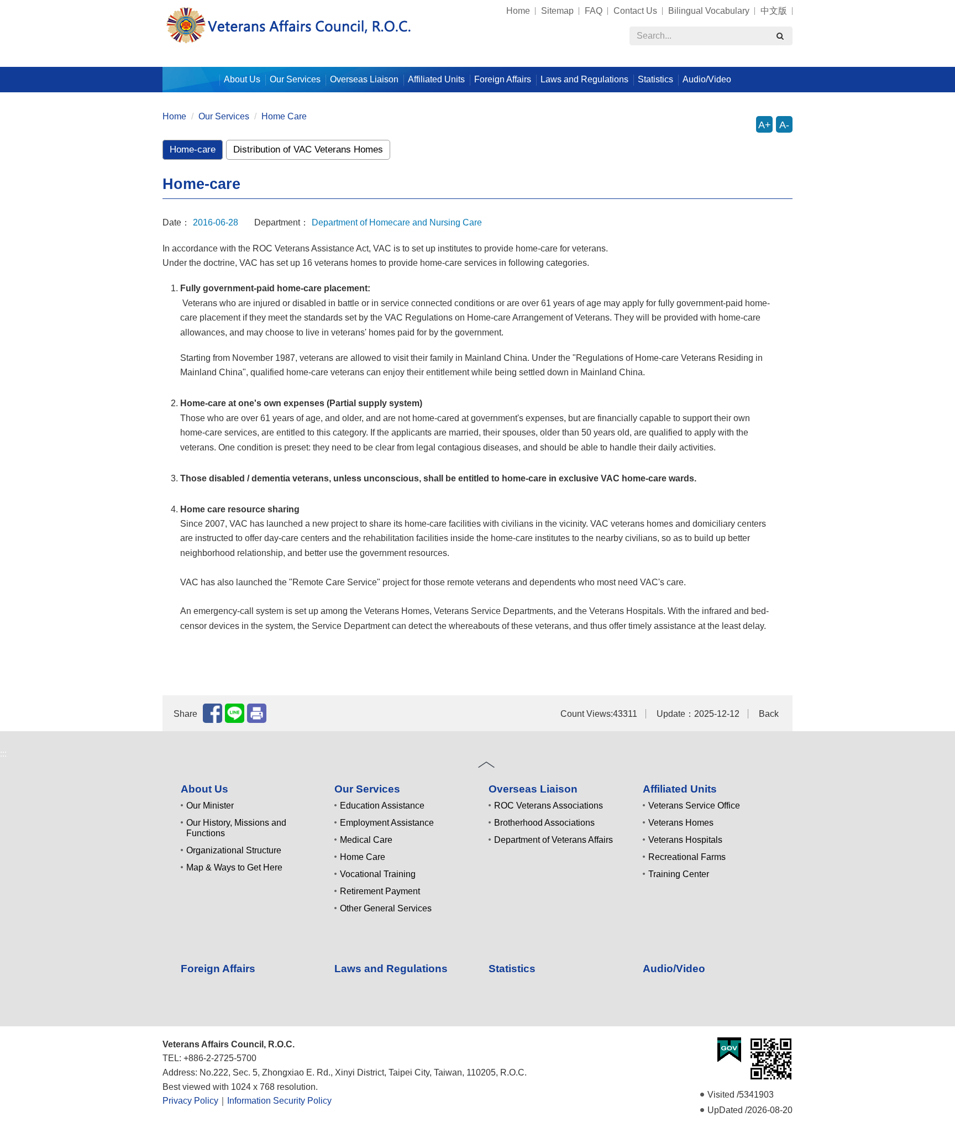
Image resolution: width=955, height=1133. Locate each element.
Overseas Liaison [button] (364, 79)
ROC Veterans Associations (548, 805)
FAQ (593, 10)
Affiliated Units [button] (436, 79)
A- (784, 124)
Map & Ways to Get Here (234, 867)
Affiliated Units (680, 789)
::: (157, 6)
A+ (764, 124)
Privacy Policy (190, 1100)
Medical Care (366, 839)
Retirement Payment (380, 891)
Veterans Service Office (694, 805)
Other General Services (386, 908)
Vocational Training (378, 874)
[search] (780, 36)
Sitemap (557, 10)
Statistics (655, 79)
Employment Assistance (387, 822)
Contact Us (635, 10)
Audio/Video (707, 79)
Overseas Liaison (533, 789)
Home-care (193, 149)
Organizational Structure (233, 850)
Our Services (223, 116)
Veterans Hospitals (685, 839)
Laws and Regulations (584, 79)
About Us (204, 789)
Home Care (284, 116)
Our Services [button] (295, 79)
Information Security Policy (279, 1100)
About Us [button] (242, 79)
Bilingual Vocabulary (708, 10)
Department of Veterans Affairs (553, 839)
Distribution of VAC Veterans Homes (308, 149)
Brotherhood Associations (544, 822)
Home (518, 10)
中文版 (773, 10)
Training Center (678, 874)
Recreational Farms (687, 857)
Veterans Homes (680, 822)
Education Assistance (382, 805)
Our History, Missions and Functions (236, 828)
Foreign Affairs (502, 79)
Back (769, 713)
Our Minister (210, 805)
